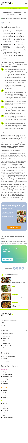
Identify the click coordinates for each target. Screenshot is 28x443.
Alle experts (6, 348)
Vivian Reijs (6, 341)
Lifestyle (5, 372)
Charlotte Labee (7, 336)
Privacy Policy (18, 428)
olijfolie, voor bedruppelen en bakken (6, 47)
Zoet (4, 415)
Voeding (5, 390)
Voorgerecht (7, 22)
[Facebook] (2, 326)
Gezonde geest (4, 369)
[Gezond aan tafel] (7, 3)
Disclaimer (11, 428)
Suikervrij (15, 146)
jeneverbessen (19, 54)
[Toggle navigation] (26, 3)
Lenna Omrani (6, 343)
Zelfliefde (5, 383)
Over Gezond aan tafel (9, 356)
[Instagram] (5, 326)
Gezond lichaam (5, 387)
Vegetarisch (12, 147)
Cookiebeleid (3, 428)
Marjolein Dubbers (8, 333)
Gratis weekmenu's (8, 417)
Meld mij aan (14, 227)
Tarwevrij (21, 146)
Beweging (5, 397)
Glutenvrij (23, 143)
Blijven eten (4, 155)
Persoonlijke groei (7, 376)
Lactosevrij (22, 144)
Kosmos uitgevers (21, 425)
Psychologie (6, 379)
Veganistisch (4, 147)
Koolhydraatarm (14, 144)
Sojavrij (9, 146)
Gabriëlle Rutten (7, 345)
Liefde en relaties (7, 374)
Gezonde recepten (5, 400)
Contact (5, 358)
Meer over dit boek (7, 259)
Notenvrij (3, 146)
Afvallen (5, 392)
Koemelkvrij (5, 144)
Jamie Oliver (6, 338)
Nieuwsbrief (6, 361)
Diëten (4, 395)
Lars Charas (13, 155)
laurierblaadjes (19, 55)
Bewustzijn (5, 381)
